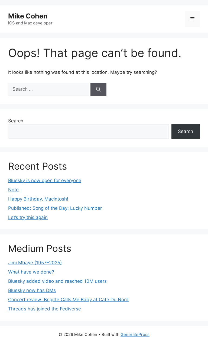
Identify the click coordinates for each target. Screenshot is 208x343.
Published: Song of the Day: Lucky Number (55, 208)
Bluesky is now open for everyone (44, 180)
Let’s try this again (28, 217)
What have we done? (31, 272)
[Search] (98, 89)
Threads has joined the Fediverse (44, 309)
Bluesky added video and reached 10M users (57, 281)
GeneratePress (135, 334)
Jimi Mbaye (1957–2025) (35, 262)
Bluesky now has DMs (32, 290)
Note (13, 189)
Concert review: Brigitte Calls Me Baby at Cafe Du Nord (68, 299)
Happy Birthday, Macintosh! (38, 199)
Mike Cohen (28, 16)
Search (15, 120)
